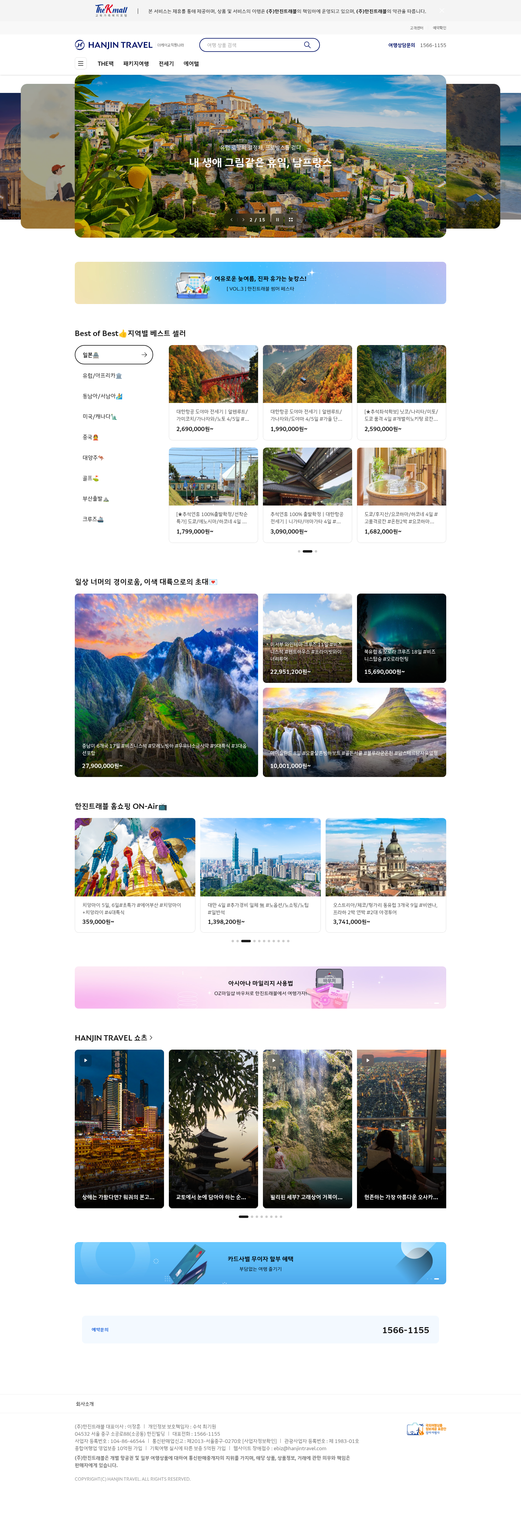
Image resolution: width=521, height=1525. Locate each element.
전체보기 (291, 220)
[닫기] (442, 10)
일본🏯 (91, 355)
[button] (299, 551)
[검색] (307, 45)
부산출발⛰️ (96, 498)
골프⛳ (91, 478)
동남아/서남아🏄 (102, 396)
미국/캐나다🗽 (100, 416)
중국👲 (91, 437)
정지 (278, 220)
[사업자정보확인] (259, 1440)
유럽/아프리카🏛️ (102, 375)
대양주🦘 (93, 457)
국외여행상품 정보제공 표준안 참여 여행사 (426, 1429)
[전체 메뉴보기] (81, 63)
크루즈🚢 (93, 519)
